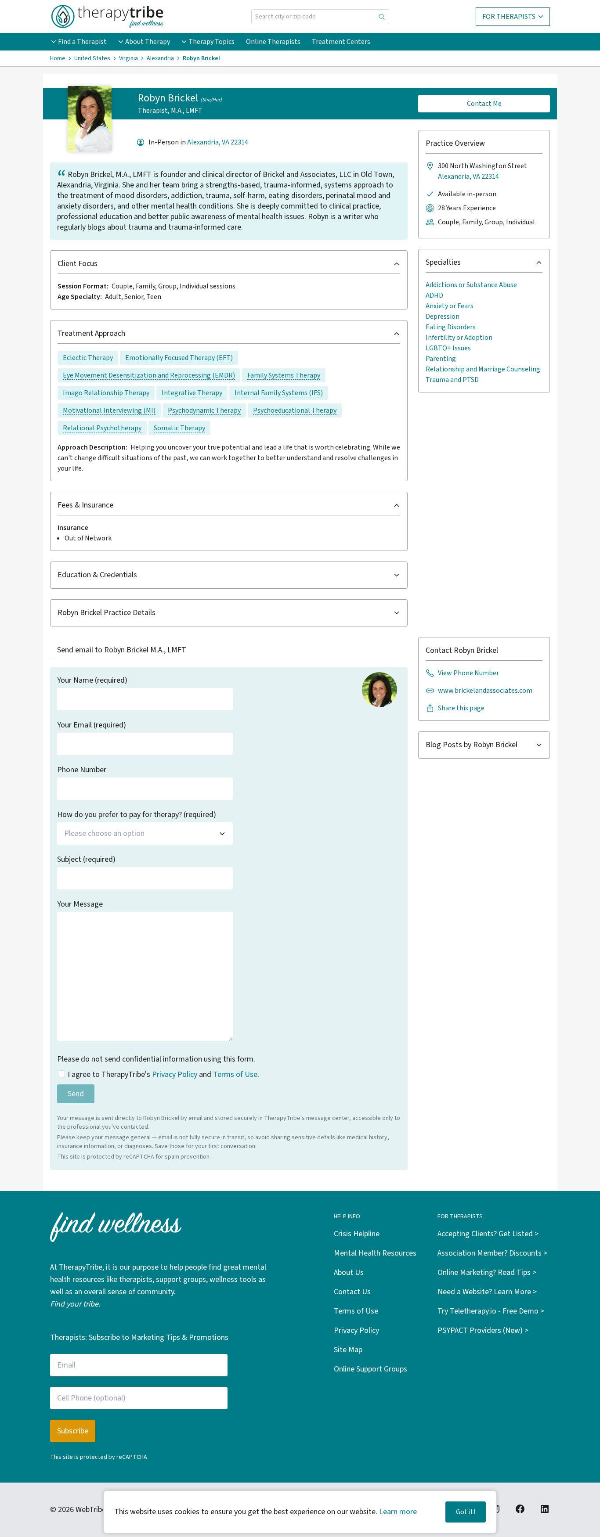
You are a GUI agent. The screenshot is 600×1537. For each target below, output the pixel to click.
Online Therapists (273, 42)
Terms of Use (235, 1074)
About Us (349, 1272)
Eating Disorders (451, 327)
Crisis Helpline (357, 1233)
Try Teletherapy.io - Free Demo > (490, 1311)
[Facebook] (520, 1509)
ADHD (434, 295)
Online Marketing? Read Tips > (486, 1272)
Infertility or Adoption (459, 337)
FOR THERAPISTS (508, 17)
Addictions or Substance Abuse (471, 285)
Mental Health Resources (375, 1253)
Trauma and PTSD (452, 380)
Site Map (348, 1349)
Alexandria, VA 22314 (217, 142)
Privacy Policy (174, 1074)
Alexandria (160, 58)
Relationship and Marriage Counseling (483, 369)
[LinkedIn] (544, 1509)
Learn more (398, 1511)
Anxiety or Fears (449, 306)
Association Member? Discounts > (492, 1253)
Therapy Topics (211, 42)
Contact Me (484, 103)
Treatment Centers (341, 42)
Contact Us (352, 1291)
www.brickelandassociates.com (485, 690)
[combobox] (145, 833)
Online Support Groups (370, 1369)
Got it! (465, 1512)
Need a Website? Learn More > (487, 1291)
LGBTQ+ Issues (448, 348)
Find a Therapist (82, 42)
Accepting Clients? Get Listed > (488, 1233)
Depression (442, 316)
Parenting (441, 359)
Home (57, 58)
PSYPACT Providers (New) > (482, 1330)
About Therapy (147, 42)
